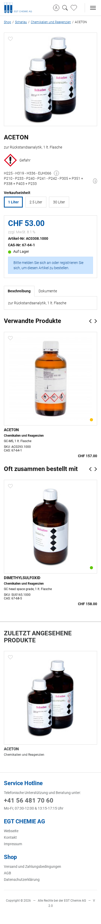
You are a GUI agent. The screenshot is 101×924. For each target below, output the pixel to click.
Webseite (11, 831)
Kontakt (10, 837)
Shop (7, 22)
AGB (7, 873)
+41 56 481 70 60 (28, 800)
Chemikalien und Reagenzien (51, 22)
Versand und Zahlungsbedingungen (32, 866)
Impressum (13, 844)
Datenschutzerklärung (22, 879)
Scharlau (21, 22)
